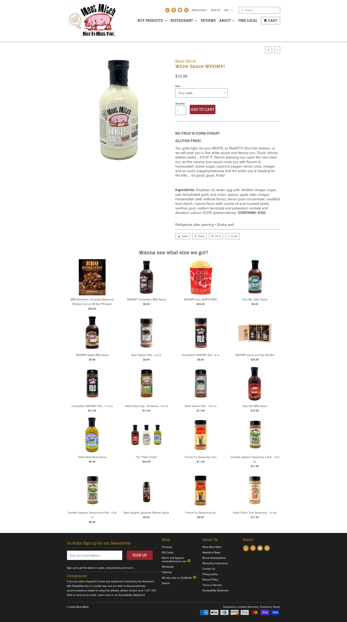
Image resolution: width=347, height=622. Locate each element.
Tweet (184, 236)
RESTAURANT (182, 21)
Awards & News (211, 552)
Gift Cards (167, 552)
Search (166, 583)
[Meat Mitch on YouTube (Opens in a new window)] (180, 10)
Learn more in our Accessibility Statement (121, 595)
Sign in (215, 10)
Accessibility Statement (215, 590)
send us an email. (86, 595)
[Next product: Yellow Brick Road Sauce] (276, 50)
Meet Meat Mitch (212, 547)
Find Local (247, 21)
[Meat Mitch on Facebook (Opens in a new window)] (173, 10)
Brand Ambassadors (214, 558)
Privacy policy (210, 574)
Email (234, 236)
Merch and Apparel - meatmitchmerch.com (174, 559)
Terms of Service (212, 585)
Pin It (218, 236)
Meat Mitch (185, 61)
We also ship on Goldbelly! (177, 577)
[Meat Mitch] (92, 21)
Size (177, 86)
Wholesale (199, 10)
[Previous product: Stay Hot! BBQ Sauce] (268, 50)
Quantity (180, 103)
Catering (167, 572)
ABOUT (225, 21)
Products (167, 547)
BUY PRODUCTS (151, 21)
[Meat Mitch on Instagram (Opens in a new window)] (186, 10)
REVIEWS (208, 21)
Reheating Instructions (215, 563)
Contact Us (208, 568)
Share (201, 236)
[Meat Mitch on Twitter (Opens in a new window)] (167, 10)
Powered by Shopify (270, 606)
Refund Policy (210, 579)
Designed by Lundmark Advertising (240, 606)
